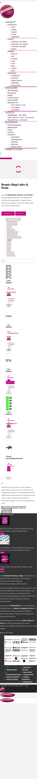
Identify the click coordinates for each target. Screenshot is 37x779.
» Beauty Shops (12, 679)
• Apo (9, 227)
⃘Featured (10, 255)
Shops (10, 130)
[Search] (1, 156)
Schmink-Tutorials (18, 46)
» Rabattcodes (11, 670)
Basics (13, 49)
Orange (14, 59)
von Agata (15, 107)
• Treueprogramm (14, 237)
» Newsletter (27, 672)
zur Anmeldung (10, 381)
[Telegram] (1, 2)
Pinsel (13, 34)
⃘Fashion (10, 253)
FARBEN (11, 51)
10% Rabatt (9, 370)
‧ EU (8, 245)
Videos (9, 112)
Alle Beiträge (13, 90)
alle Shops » (20, 213)
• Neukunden (12, 232)
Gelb (13, 61)
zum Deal (9, 469)
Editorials (15, 83)
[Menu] (1, 154)
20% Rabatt (9, 282)
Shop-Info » (9, 390)
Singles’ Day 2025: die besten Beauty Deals (16, 567)
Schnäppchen (16, 139)
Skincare (11, 88)
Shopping (11, 122)
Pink (13, 70)
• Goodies (10, 230)
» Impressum (27, 682)
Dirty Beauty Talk (18, 105)
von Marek (15, 110)
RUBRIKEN (12, 73)
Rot (12, 56)
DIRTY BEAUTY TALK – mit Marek (21, 117)
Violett (14, 68)
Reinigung (12, 93)
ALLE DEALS (12, 222)
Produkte (11, 135)
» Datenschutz (27, 674)
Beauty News (16, 80)
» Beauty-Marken (12, 677)
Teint (13, 27)
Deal (2, 533)
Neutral (14, 54)
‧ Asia (9, 240)
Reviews (14, 78)
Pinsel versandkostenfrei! (14, 457)
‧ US (8, 250)
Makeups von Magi (18, 42)
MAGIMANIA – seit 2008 (17, 115)
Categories (13, 219)
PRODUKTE (12, 25)
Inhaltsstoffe (13, 100)
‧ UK (8, 247)
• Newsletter (12, 235)
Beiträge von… (13, 102)
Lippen (14, 32)
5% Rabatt (9, 326)
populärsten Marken (13, 614)
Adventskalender (14, 125)
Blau (13, 66)
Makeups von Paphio (19, 44)
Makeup (10, 22)
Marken (11, 132)
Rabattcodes (13, 127)
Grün (13, 63)
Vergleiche (15, 75)
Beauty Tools (16, 147)
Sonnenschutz (13, 98)
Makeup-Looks (19, 588)
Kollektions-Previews (8, 593)
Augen (14, 29)
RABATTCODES (6, 158)
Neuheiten (15, 137)
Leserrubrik (16, 85)
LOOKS (10, 39)
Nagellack (15, 37)
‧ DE (8, 242)
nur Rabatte (12, 224)
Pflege (10, 95)
